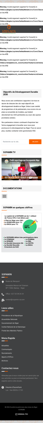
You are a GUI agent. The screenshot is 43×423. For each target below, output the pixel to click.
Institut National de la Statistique (13, 327)
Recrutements (7, 353)
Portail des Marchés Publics (12, 331)
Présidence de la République (12, 316)
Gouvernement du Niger (10, 323)
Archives (5, 361)
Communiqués (7, 349)
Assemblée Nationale (9, 319)
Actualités (5, 346)
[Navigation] (40, 29)
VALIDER (35, 142)
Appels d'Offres (7, 357)
